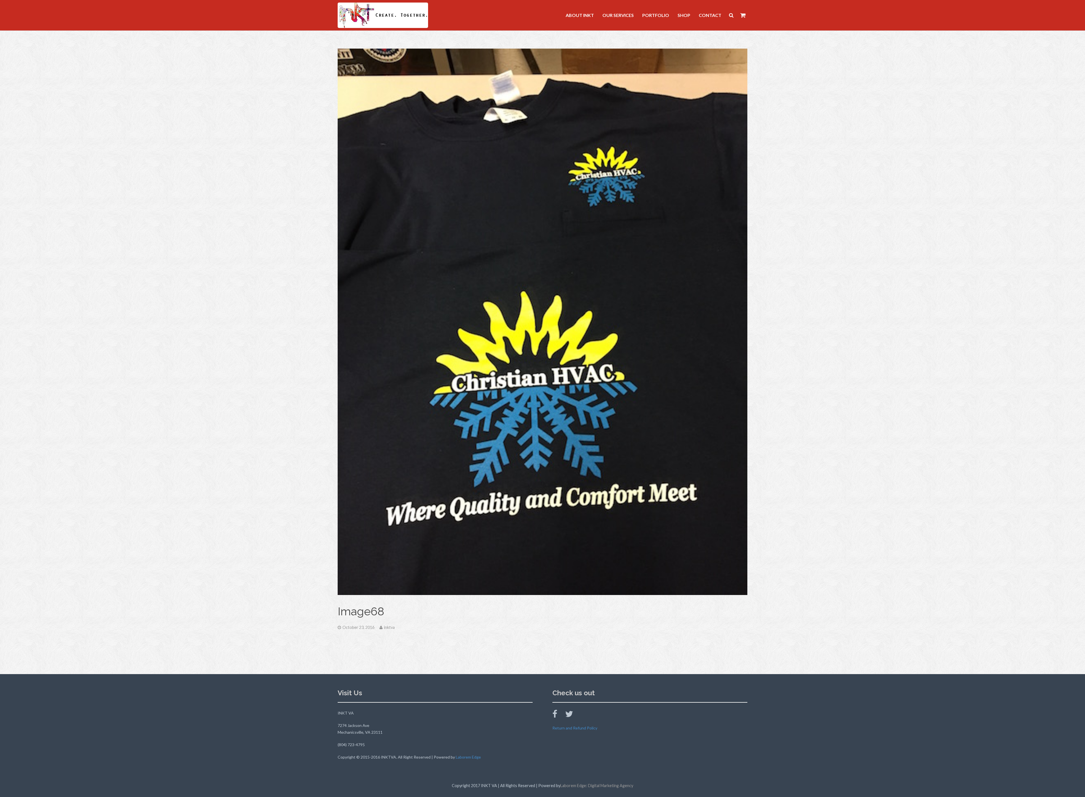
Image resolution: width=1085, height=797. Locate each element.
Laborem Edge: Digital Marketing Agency (596, 785)
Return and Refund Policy (574, 728)
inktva (389, 627)
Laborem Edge (468, 757)
